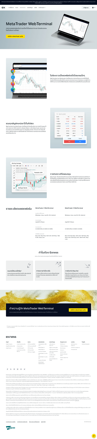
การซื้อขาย (11, 7)
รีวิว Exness (62, 348)
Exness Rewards (85, 344)
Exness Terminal (42, 360)
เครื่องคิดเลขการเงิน (53, 349)
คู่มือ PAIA (43, 421)
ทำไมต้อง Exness (64, 346)
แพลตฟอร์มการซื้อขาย (42, 345)
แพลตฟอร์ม (23, 7)
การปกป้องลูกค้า (20, 348)
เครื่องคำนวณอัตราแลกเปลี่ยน (53, 352)
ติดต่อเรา (62, 350)
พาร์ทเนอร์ (41, 7)
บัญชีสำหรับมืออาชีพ (10, 346)
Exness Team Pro (64, 357)
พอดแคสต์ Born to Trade (53, 359)
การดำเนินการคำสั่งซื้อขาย (21, 350)
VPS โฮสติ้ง (51, 356)
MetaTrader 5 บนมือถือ (42, 354)
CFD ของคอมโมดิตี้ (32, 346)
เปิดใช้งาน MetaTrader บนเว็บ (15, 36)
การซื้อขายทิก (52, 354)
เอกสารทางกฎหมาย (75, 347)
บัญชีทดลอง (8, 348)
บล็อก (61, 359)
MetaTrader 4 (41, 349)
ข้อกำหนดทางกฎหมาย (74, 345)
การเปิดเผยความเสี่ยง (10, 421)
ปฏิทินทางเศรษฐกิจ (53, 347)
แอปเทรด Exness (42, 351)
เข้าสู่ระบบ (85, 7)
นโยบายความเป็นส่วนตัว (34, 421)
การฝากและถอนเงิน (21, 344)
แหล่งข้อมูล (30, 7)
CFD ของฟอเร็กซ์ (31, 344)
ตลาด (16, 7)
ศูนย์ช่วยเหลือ (63, 352)
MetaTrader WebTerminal (41, 363)
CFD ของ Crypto (31, 352)
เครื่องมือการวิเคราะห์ (52, 345)
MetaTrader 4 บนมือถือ (42, 357)
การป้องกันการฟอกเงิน (22, 421)
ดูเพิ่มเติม (77, 400)
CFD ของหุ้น (30, 348)
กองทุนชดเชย (74, 349)
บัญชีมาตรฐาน (9, 344)
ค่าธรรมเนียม (20, 346)
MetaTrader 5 (41, 347)
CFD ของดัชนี (31, 350)
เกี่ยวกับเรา (62, 344)
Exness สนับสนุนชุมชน (63, 354)
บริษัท (35, 7)
